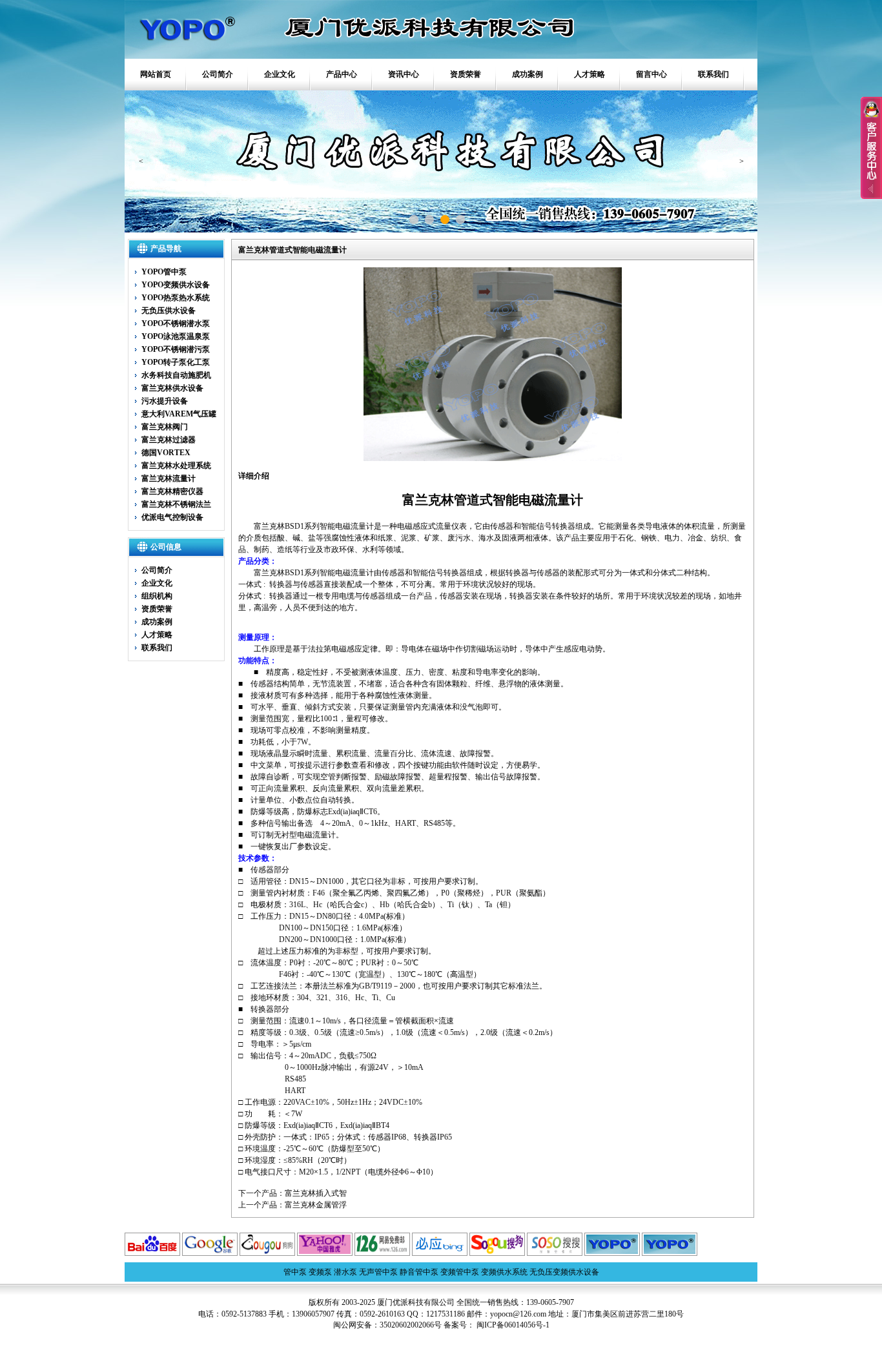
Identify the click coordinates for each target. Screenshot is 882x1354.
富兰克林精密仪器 (172, 491)
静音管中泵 (419, 1272)
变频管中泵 (459, 1272)
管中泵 (295, 1272)
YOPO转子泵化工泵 (175, 362)
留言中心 (651, 74)
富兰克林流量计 (168, 478)
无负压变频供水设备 (564, 1272)
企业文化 (279, 74)
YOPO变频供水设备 (175, 284)
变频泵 (320, 1272)
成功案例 (527, 74)
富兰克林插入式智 (316, 1193)
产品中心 (341, 74)
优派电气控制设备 (172, 517)
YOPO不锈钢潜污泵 (175, 349)
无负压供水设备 (168, 310)
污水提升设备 (164, 400)
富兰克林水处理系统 (176, 465)
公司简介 (217, 74)
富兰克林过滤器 (168, 439)
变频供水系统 (504, 1272)
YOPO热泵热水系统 (175, 297)
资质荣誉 (465, 74)
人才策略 (589, 74)
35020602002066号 (411, 1324)
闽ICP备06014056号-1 (512, 1324)
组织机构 (156, 595)
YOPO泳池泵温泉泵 (175, 336)
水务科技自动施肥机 (176, 375)
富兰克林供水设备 (172, 388)
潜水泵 (345, 1272)
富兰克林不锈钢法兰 (176, 504)
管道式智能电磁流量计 (518, 500)
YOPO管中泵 (164, 271)
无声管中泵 (378, 1272)
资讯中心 (403, 74)
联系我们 (713, 74)
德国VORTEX (165, 452)
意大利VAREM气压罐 (178, 413)
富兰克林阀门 (164, 426)
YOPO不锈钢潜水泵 (175, 323)
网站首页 (155, 74)
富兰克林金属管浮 (316, 1204)
